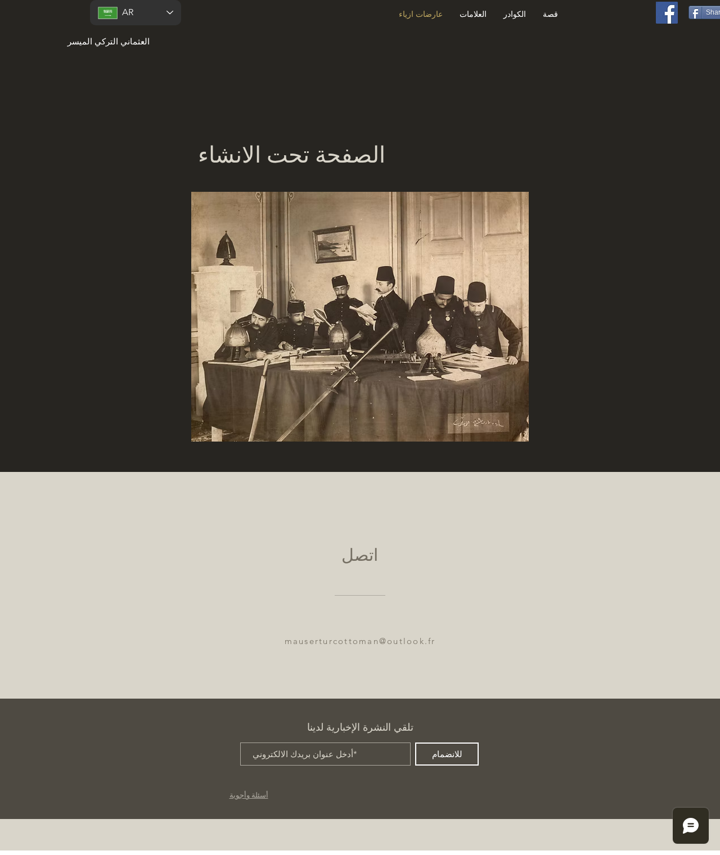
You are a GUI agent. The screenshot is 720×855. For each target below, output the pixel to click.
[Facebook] (667, 13)
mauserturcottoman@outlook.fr (360, 641)
